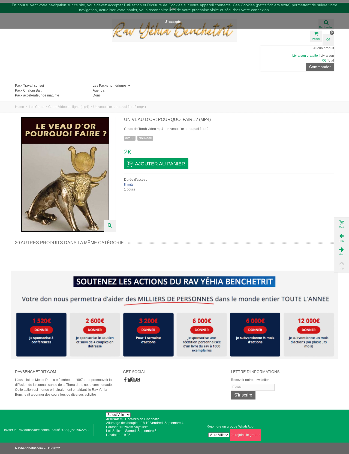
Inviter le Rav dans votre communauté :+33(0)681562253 (46, 430)
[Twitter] (129, 380)
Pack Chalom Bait (28, 90)
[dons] (174, 314)
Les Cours (36, 107)
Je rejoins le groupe (245, 435)
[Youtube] (134, 380)
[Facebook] (125, 380)
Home (19, 107)
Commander (320, 67)
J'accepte (173, 21)
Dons (97, 95)
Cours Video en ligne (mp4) (68, 107)
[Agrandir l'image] (110, 226)
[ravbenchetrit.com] (174, 30)
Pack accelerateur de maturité (37, 95)
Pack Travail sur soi (29, 85)
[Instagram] (138, 380)
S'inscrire (243, 395)
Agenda (98, 90)
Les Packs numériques (110, 85)
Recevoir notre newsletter (250, 380)
